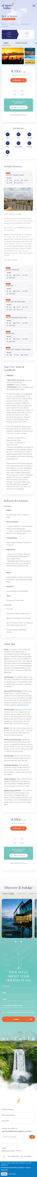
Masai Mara (10, 333)
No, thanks (12, 1174)
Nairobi (8, 935)
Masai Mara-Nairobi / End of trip (18, 349)
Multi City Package (9, 19)
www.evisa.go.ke (22, 705)
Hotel (18, 138)
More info (4, 1170)
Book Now (17, 80)
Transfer (29, 138)
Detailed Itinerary (21, 43)
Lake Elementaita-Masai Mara (16, 318)
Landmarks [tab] (22, 893)
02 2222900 (26, 1156)
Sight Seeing (18, 147)
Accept (4, 1174)
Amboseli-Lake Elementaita (16, 302)
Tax (8, 155)
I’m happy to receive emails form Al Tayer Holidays (20, 1012)
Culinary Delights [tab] (8, 893)
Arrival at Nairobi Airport (15, 175)
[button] (16, 942)
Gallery (6, 43)
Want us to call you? (20, 107)
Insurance (29, 147)
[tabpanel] (18, 921)
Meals (7, 147)
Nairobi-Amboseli (12, 270)
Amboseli (9, 286)
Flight (7, 138)
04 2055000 (13, 1156)
